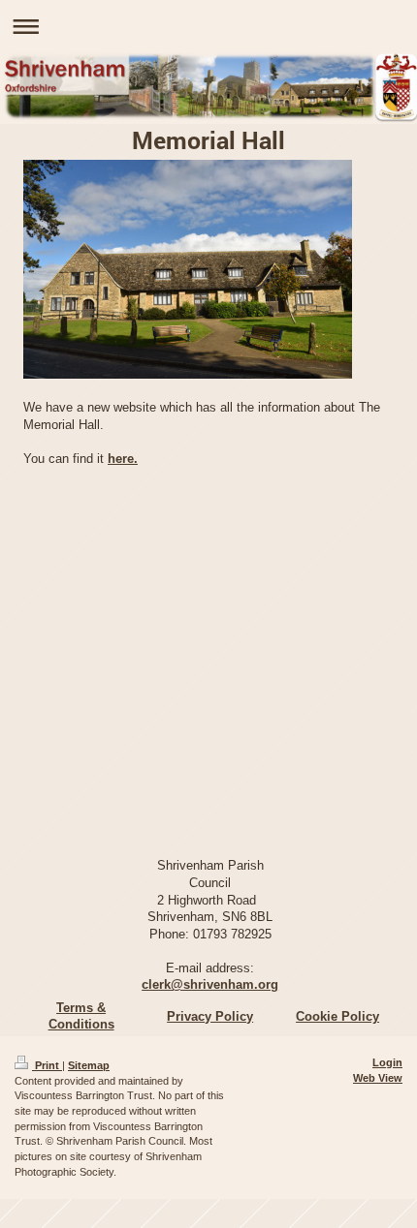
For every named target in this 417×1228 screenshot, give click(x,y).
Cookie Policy (337, 1016)
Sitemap (89, 1065)
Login (387, 1062)
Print (47, 1065)
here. (123, 458)
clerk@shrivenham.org (210, 984)
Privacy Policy (210, 1016)
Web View (377, 1078)
